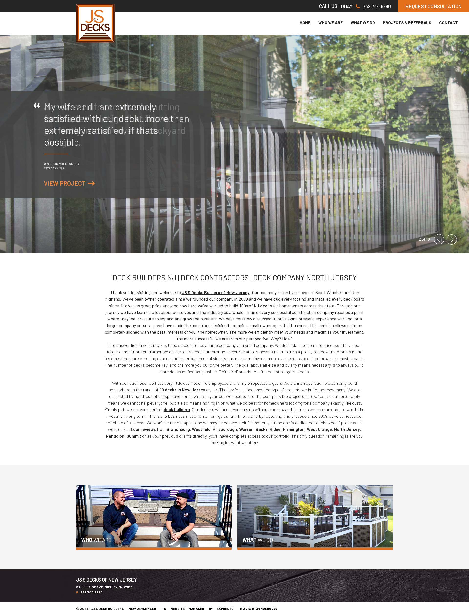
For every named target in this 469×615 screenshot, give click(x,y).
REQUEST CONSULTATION (433, 6)
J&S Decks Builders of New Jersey (216, 292)
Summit (134, 436)
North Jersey (347, 429)
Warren (246, 429)
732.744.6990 (377, 6)
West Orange (319, 429)
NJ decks (263, 305)
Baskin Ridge (268, 429)
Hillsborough (225, 429)
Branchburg (178, 429)
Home (305, 22)
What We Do (363, 22)
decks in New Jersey (185, 389)
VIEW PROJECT (64, 183)
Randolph (115, 436)
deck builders (177, 409)
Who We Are (330, 22)
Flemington (294, 429)
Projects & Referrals (407, 22)
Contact (448, 22)
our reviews (144, 429)
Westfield (201, 429)
